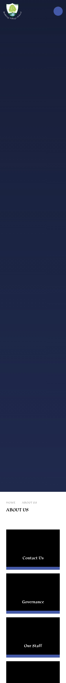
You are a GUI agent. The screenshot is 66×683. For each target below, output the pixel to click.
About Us (29, 502)
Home (10, 502)
